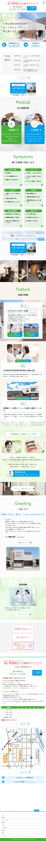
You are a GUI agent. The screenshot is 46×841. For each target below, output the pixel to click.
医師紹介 (3, 822)
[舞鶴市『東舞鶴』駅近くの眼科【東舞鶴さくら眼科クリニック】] (23, 3)
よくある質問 (4, 827)
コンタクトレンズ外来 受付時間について (31, 56)
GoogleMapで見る (23, 772)
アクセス (3, 825)
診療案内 (3, 817)
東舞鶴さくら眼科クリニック (22, 839)
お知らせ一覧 (23, 77)
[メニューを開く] (44, 2)
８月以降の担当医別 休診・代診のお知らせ (31, 61)
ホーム (2, 814)
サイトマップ (4, 835)
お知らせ (3, 832)
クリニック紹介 (4, 819)
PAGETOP (36, 810)
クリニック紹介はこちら (23, 488)
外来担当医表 (23, 724)
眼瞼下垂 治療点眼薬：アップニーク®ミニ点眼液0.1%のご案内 (31, 70)
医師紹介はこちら (23, 542)
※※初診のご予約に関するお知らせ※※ (31, 65)
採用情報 (3, 830)
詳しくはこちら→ (31, 782)
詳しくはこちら (23, 614)
